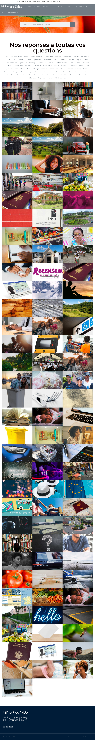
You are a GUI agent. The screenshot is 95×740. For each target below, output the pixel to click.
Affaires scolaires (16, 57)
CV (14, 60)
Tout (7, 57)
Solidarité (88, 72)
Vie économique (61, 78)
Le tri (81, 66)
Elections (71, 60)
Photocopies (14, 72)
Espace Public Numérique (27, 63)
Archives (58, 57)
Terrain (49, 75)
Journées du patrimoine (69, 66)
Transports (73, 75)
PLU (2, 12)
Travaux (87, 75)
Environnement (11, 63)
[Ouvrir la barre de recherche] (93, 12)
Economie (62, 60)
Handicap (86, 63)
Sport (19, 75)
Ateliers (75, 57)
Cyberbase (37, 60)
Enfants (85, 60)
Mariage (36, 69)
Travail (81, 75)
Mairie (22, 69)
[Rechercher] (72, 24)
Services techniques (76, 72)
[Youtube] (7, 727)
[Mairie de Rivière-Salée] (12, 7)
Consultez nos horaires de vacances (69, 1)
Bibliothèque (85, 57)
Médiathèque (53, 69)
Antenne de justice (36, 57)
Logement (8, 69)
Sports (25, 75)
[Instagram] (10, 727)
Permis (6, 72)
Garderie (78, 63)
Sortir (13, 75)
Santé (65, 72)
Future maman (61, 63)
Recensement (49, 72)
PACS (62, 69)
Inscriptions (29, 66)
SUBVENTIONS (12, 12)
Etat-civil (51, 63)
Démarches (47, 60)
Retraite (58, 72)
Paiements (69, 69)
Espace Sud (42, 63)
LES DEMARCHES (59, 7)
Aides (26, 57)
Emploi (78, 60)
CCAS (9, 60)
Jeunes (56, 66)
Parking (78, 69)
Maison (29, 69)
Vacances (50, 78)
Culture (29, 60)
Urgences (41, 78)
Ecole (55, 60)
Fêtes (71, 63)
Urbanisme (32, 78)
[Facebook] (4, 727)
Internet (38, 66)
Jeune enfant (47, 66)
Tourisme (56, 75)
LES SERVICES (42, 7)
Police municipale (27, 72)
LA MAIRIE (29, 7)
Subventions (33, 75)
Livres (87, 66)
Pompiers (38, 72)
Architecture (49, 57)
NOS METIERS (84, 7)
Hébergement (18, 66)
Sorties (7, 75)
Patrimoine (86, 69)
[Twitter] (12, 727)
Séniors (42, 75)
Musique (44, 69)
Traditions (65, 75)
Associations (67, 57)
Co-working (20, 60)
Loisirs (16, 69)
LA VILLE (71, 7)
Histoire (8, 66)
